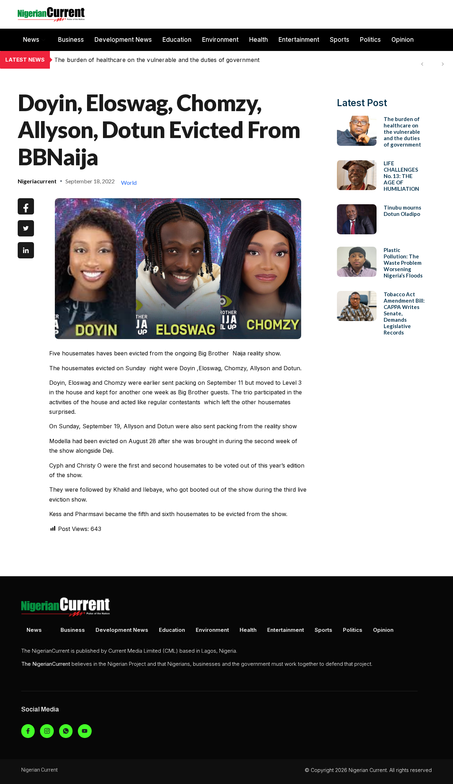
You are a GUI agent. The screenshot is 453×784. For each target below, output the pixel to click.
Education (176, 39)
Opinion (402, 39)
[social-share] (26, 206)
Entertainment (299, 39)
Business (71, 39)
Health (258, 39)
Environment (220, 39)
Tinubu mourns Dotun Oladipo (402, 210)
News (31, 39)
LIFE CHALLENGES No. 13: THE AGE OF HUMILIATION (131, 59)
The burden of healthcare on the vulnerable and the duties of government (402, 132)
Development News (123, 39)
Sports (339, 39)
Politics (370, 39)
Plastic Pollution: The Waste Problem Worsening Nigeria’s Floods (403, 263)
